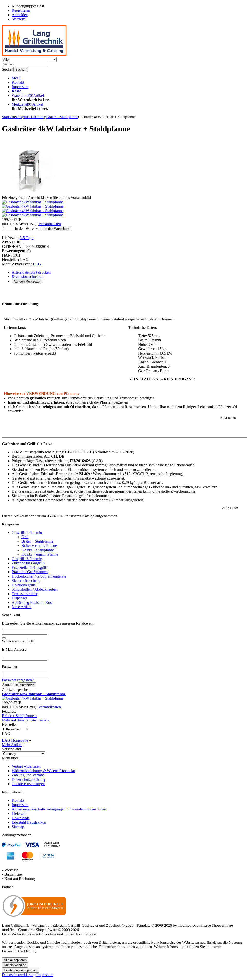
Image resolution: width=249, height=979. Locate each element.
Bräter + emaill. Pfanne (39, 545)
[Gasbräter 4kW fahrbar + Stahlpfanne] (30, 193)
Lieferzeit (19, 813)
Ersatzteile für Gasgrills (29, 567)
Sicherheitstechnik (26, 580)
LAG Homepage (15, 740)
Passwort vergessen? (18, 680)
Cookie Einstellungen (28, 784)
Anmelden (27, 685)
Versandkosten (49, 224)
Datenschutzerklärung (28, 779)
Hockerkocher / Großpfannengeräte (39, 576)
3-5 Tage (26, 238)
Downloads (20, 818)
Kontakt (18, 82)
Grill (24, 537)
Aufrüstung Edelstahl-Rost (32, 602)
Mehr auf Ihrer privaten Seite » (25, 720)
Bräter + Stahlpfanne (37, 541)
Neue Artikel (21, 607)
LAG (37, 264)
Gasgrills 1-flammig (27, 532)
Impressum (20, 87)
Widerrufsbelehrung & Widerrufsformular (43, 771)
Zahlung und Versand (28, 775)
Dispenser (19, 598)
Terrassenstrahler (24, 594)
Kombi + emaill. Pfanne (39, 554)
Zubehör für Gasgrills (28, 563)
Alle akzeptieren (15, 960)
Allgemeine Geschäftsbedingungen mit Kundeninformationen (59, 809)
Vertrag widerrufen (26, 766)
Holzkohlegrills (23, 585)
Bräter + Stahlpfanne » (19, 716)
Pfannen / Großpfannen (30, 572)
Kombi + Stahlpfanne (37, 550)
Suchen (20, 69)
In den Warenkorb (56, 229)
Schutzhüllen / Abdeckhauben (35, 589)
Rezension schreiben (27, 277)
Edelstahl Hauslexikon (29, 822)
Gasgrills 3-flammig (27, 559)
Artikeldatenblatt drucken (31, 272)
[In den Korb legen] (4, 638)
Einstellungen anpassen (20, 970)
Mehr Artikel (12, 745)
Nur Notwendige (15, 965)
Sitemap (18, 827)
